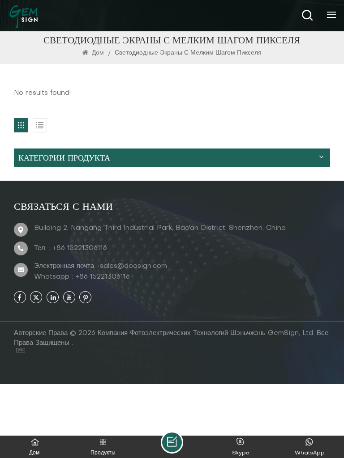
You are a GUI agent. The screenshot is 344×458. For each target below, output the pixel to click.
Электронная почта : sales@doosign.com (100, 266)
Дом (98, 53)
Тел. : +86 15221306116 (70, 248)
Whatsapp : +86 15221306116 (82, 277)
